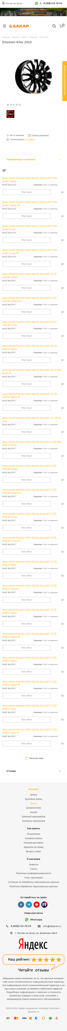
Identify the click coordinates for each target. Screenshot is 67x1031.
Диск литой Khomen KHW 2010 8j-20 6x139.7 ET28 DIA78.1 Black (29, 347)
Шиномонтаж (33, 807)
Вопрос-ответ (33, 851)
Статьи (33, 868)
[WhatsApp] (36, 4)
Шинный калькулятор (33, 816)
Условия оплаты (33, 838)
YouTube (37, 904)
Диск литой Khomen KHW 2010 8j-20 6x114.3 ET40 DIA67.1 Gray (29, 228)
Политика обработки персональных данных (33, 886)
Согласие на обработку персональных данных (33, 882)
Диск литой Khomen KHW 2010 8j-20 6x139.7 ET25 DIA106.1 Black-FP (29, 299)
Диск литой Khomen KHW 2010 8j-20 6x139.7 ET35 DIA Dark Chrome (31, 443)
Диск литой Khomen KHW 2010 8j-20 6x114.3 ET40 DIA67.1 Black (29, 180)
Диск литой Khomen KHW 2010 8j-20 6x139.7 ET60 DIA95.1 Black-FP (29, 683)
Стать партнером (33, 877)
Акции (33, 812)
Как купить (33, 828)
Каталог (33, 789)
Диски (33, 803)
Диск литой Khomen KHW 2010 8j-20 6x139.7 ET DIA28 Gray (31, 419)
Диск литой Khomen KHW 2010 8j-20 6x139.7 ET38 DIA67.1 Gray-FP (29, 587)
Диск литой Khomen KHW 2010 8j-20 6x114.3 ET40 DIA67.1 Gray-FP (29, 252)
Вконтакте (21, 904)
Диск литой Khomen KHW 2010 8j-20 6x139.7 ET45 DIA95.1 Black (29, 611)
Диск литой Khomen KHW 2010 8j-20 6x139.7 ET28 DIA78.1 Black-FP (29, 395)
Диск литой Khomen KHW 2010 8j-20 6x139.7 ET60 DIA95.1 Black (29, 659)
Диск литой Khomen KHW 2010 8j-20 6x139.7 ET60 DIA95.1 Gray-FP (29, 731)
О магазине (33, 858)
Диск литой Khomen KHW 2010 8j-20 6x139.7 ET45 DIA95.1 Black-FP (29, 635)
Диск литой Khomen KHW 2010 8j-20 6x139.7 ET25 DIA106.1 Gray (29, 323)
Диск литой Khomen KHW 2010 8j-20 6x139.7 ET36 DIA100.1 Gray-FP (29, 539)
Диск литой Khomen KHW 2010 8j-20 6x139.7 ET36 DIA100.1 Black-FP (29, 491)
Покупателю (33, 834)
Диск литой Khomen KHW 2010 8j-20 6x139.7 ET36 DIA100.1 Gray (29, 515)
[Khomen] (31, 114)
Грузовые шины (33, 799)
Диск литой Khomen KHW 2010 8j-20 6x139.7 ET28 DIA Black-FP (31, 372)
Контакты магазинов (33, 821)
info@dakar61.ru (52, 926)
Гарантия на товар (33, 847)
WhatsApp (36, 919)
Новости (33, 864)
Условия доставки (33, 842)
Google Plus (44, 904)
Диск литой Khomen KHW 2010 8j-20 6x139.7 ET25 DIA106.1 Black (29, 276)
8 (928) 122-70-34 (21, 925)
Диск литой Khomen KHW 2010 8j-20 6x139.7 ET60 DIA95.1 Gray (29, 707)
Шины (33, 794)
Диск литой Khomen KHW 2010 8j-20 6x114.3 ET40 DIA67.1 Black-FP (29, 204)
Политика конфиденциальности (33, 873)
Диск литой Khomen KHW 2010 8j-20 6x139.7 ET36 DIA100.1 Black (29, 467)
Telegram (29, 904)
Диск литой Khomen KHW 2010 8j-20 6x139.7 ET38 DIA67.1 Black (29, 563)
